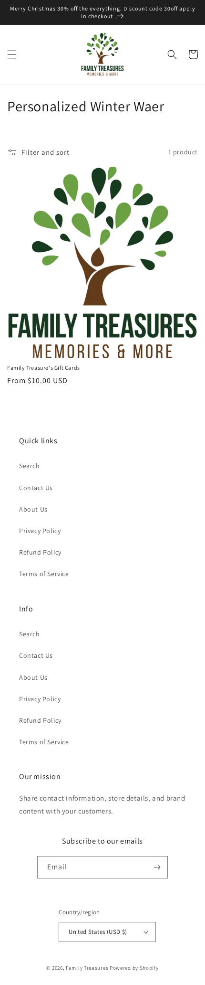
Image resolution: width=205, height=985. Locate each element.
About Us (33, 509)
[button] (11, 54)
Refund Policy (40, 552)
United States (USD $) (98, 932)
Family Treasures (88, 967)
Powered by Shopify (134, 967)
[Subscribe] (156, 867)
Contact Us (36, 487)
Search (29, 465)
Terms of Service (44, 573)
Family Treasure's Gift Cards (43, 367)
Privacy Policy (40, 530)
